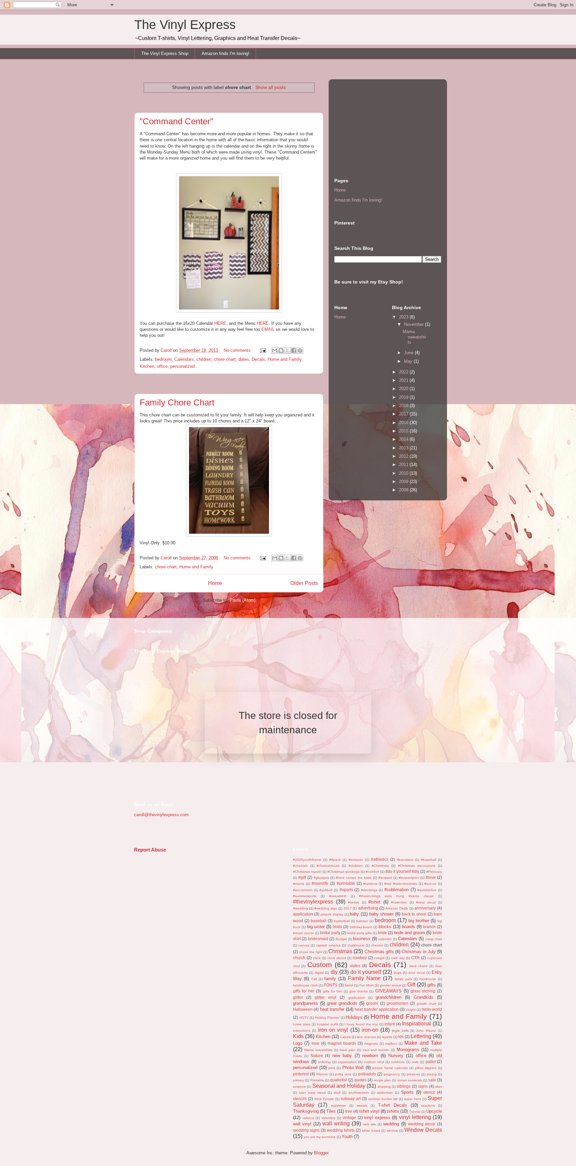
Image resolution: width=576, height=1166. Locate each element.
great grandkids (342, 1003)
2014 (404, 439)
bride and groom (409, 932)
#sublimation (396, 889)
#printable (346, 883)
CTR (415, 957)
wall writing (336, 1123)
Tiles (331, 1111)
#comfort (372, 872)
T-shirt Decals (392, 1105)
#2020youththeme (307, 860)
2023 (404, 316)
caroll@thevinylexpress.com (161, 814)
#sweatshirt (337, 896)
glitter (298, 997)
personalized (182, 366)
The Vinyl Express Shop (164, 53)
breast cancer (303, 933)
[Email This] (274, 350)
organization (347, 1062)
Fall (314, 979)
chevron (377, 945)
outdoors (398, 1062)
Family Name (364, 978)
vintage (349, 1117)
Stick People (324, 1099)
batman (362, 921)
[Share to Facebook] (293, 350)
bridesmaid (318, 938)
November (414, 324)
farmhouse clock (305, 985)
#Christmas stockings (343, 872)
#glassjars (321, 877)
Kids (298, 1036)
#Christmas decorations (417, 866)
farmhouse (428, 979)
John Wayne (426, 1030)
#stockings (369, 890)
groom (372, 1003)
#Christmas (380, 866)
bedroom (163, 359)
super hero (412, 1099)
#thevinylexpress (313, 901)
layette (387, 1037)
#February (434, 872)
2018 (404, 405)
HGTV (304, 1017)
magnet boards (342, 1043)
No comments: (238, 350)
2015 (404, 430)
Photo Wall (353, 1067)
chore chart (225, 359)
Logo (297, 1043)
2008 (404, 489)
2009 (404, 481)
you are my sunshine (320, 1137)
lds (401, 1036)
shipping (384, 1086)
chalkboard (355, 945)
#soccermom (302, 890)
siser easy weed (312, 1092)
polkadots (367, 1074)
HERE (220, 323)
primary (298, 1080)
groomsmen (397, 1003)
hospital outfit (327, 1024)
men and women (376, 1050)
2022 (404, 371)
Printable (317, 1080)
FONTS (330, 985)
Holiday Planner (327, 1017)
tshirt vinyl (369, 1111)
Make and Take (423, 1043)
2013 (404, 447)
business (361, 938)
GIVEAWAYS (388, 990)
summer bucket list (382, 1099)
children (203, 359)
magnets (371, 1043)
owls (415, 1062)
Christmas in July (418, 951)
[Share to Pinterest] (300, 350)
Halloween (303, 1009)
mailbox (391, 1043)
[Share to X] (287, 350)
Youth (347, 1136)
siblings (404, 1086)
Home (215, 583)
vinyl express (377, 1117)
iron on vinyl (333, 1030)
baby (354, 913)
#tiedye (353, 902)
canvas (303, 945)
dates (243, 359)
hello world (432, 1009)
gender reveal (390, 985)
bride (382, 932)
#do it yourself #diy (402, 871)
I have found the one (361, 1024)
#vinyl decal (426, 902)
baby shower (381, 913)
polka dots (343, 1074)
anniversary (425, 908)
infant (390, 1024)
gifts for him (332, 991)
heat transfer (332, 1009)
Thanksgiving (306, 1111)
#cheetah (300, 866)
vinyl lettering (415, 1117)
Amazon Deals (396, 908)
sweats (362, 1105)
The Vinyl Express (185, 25)
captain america (328, 945)
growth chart (426, 1003)
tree (348, 1111)
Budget (341, 939)
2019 (404, 397)
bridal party (330, 932)
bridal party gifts (359, 933)
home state (302, 1024)
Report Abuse (150, 850)
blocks (385, 926)
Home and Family (284, 359)
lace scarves (366, 1037)
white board (371, 1130)
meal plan (347, 1050)
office (162, 366)
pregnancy (392, 1074)
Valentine (328, 1118)
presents (413, 1074)
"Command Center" (176, 121)
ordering (324, 1062)
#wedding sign (325, 908)
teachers (428, 1105)
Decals (258, 359)
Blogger (321, 1152)
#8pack (335, 860)
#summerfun (426, 890)
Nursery (395, 1055)
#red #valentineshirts (400, 883)
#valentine (399, 902)
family (330, 978)
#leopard (385, 877)
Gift (411, 984)
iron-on (370, 1030)
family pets (403, 979)
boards (408, 926)
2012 (404, 456)
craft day (398, 958)
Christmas (340, 951)
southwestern (358, 1092)
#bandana (405, 860)
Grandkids (423, 997)
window (392, 1130)
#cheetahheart (328, 866)
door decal (416, 972)
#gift (302, 877)
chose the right (310, 952)
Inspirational (416, 1023)
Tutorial (414, 1111)
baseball (318, 920)
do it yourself (365, 972)
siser (438, 1086)
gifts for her (303, 991)
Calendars (184, 359)
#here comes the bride (353, 877)
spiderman (385, 1092)
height (411, 1009)
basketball (342, 921)
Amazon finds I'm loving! (225, 53)
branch (429, 926)
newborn (370, 1055)
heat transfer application (377, 1009)
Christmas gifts (379, 951)
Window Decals (423, 1130)
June (409, 352)
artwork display (331, 914)
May (409, 361)
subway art (351, 1098)
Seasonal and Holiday (338, 1086)
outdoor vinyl (374, 1062)
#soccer (430, 883)
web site (369, 1124)
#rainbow (370, 883)
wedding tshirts (341, 1130)
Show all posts (270, 87)
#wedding (300, 908)
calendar (385, 939)
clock (317, 958)
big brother (418, 920)
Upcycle (434, 1111)
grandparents (305, 1003)
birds (337, 926)
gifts (431, 984)
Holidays (354, 1017)
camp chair (433, 939)
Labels (345, 1037)
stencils (300, 1098)
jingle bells (400, 1030)
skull (337, 1092)
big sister (316, 926)
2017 (404, 413)
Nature (317, 1055)
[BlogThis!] (281, 350)
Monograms (408, 1049)
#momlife (320, 883)
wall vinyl (302, 1123)
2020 (404, 388)
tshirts (393, 1111)
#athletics (379, 859)
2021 (404, 380)
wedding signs (306, 1130)
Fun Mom (366, 985)
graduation (356, 997)
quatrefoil (338, 1080)
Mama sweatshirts (414, 336)
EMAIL (268, 329)
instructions (301, 1030)
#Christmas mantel (307, 872)
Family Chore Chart (177, 402)
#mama (298, 883)
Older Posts (304, 583)
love (315, 1043)
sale (432, 1080)
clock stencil (336, 958)
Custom (319, 964)
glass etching (423, 991)
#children (356, 866)
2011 (404, 464)
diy (334, 972)
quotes (360, 1080)
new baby (342, 1055)
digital (319, 972)
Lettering (421, 1036)
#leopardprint (409, 877)
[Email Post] (262, 350)
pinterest (301, 1074)
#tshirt (374, 901)
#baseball (428, 860)
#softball (325, 890)
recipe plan (382, 1080)
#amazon (356, 860)
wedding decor (422, 1124)
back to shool (414, 914)
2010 (404, 473)
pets (331, 1068)
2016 (404, 422)
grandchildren (388, 997)
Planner (322, 1074)
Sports (407, 1092)
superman (338, 1105)
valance (308, 1118)
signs (423, 1086)
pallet (431, 1061)
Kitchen (147, 366)
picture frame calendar (390, 1068)
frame (349, 985)
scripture (299, 1086)
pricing (432, 1074)
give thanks (358, 991)
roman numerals (409, 1080)
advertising (368, 908)
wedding (391, 1123)
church (299, 957)
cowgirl (379, 958)
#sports (346, 889)
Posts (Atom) (242, 600)
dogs (397, 972)
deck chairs (418, 966)
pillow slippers (426, 1068)
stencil (429, 1092)
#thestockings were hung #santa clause (396, 896)
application (303, 914)
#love (431, 877)
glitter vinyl (325, 997)
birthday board (361, 927)
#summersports (304, 896)
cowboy (360, 957)
